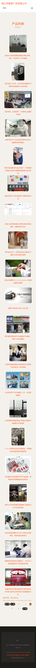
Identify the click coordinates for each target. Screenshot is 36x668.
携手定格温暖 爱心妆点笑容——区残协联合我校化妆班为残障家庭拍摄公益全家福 (18, 170)
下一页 (25, 608)
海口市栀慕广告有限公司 (19, 655)
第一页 (7, 604)
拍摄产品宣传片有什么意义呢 (18, 308)
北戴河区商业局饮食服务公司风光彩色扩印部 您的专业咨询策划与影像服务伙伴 (18, 591)
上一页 (12, 604)
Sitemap (22, 658)
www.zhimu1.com (22, 652)
